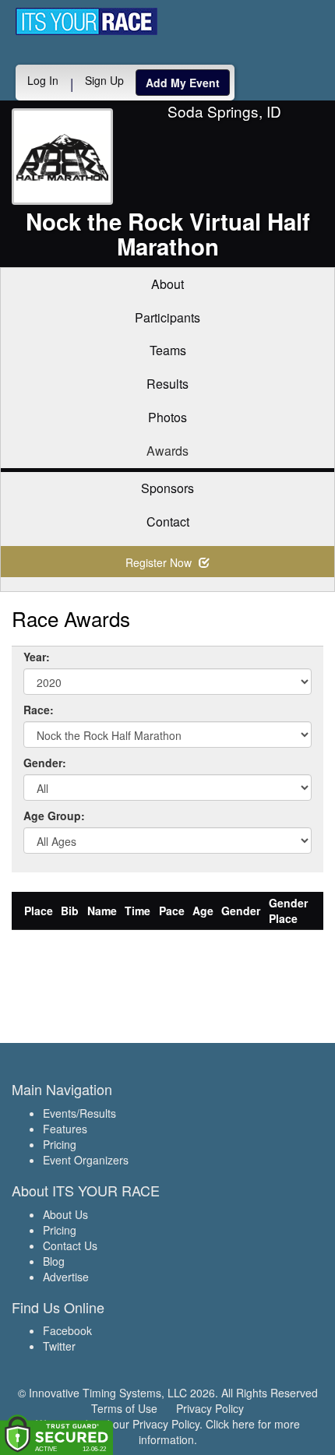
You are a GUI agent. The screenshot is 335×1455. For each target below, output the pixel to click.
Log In (42, 80)
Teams (168, 350)
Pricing (59, 1144)
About (167, 284)
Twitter (59, 1346)
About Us (65, 1214)
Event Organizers (86, 1160)
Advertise (66, 1276)
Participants (167, 317)
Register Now (160, 562)
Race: (38, 709)
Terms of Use (124, 1408)
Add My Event (183, 82)
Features (65, 1128)
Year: (36, 656)
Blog (54, 1261)
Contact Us (70, 1245)
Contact (167, 521)
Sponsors (167, 488)
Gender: (44, 762)
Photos (167, 417)
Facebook (67, 1330)
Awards (167, 451)
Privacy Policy (210, 1408)
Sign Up (104, 80)
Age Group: (54, 815)
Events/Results (79, 1113)
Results (167, 384)
